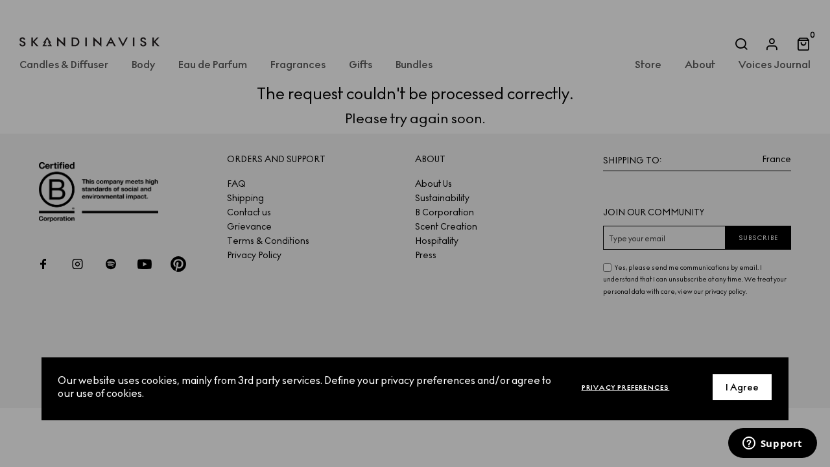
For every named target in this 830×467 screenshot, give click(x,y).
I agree (742, 387)
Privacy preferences (626, 387)
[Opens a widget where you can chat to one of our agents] (772, 444)
